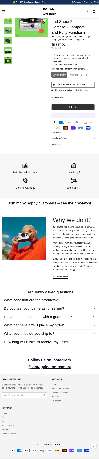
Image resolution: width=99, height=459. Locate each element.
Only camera (59, 75)
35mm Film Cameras (60, 392)
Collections (56, 401)
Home (54, 384)
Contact (5, 417)
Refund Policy (8, 425)
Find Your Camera (60, 277)
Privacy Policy (8, 429)
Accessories (56, 397)
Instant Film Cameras (60, 388)
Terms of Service (9, 434)
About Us (6, 413)
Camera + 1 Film (78, 75)
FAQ (4, 421)
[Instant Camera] (49, 11)
